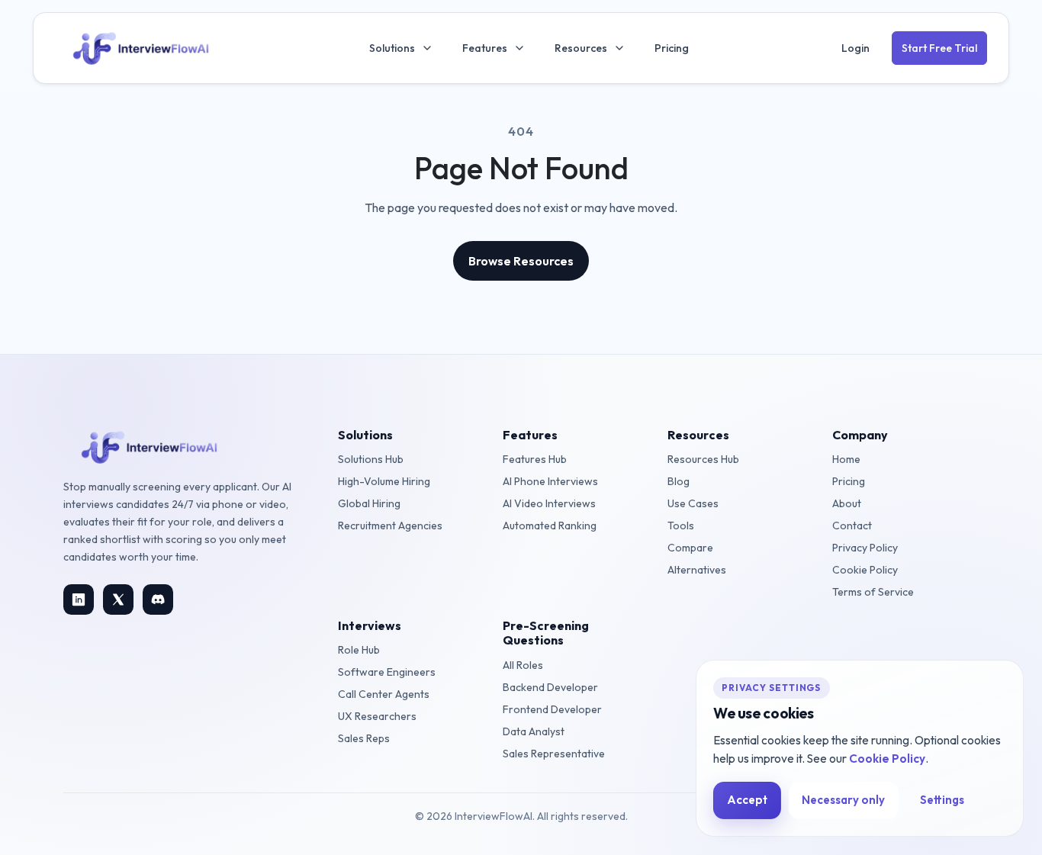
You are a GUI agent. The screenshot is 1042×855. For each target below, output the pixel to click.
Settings (942, 799)
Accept (747, 799)
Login (855, 48)
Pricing (671, 48)
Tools (680, 525)
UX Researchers (377, 716)
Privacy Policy (865, 547)
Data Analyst (533, 731)
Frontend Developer (552, 709)
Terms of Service (873, 592)
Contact (852, 525)
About (846, 503)
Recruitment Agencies (390, 525)
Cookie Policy (865, 570)
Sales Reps (364, 738)
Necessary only (843, 799)
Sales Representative (554, 753)
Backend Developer (550, 687)
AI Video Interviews (549, 503)
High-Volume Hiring (384, 481)
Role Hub (359, 650)
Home (846, 459)
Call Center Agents (383, 694)
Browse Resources (521, 260)
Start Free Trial (939, 48)
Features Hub (535, 459)
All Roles (523, 665)
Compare (690, 547)
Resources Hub (703, 459)
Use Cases (693, 503)
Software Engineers (387, 672)
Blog (678, 481)
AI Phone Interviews (550, 481)
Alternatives (696, 570)
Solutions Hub (371, 459)
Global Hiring (369, 503)
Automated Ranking (550, 525)
